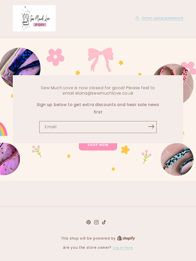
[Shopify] (126, 238)
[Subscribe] (151, 126)
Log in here (123, 247)
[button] (159, 18)
